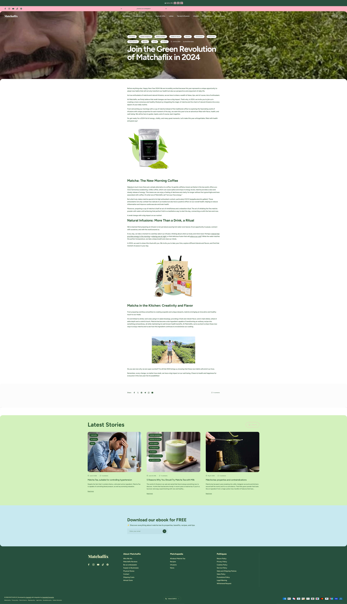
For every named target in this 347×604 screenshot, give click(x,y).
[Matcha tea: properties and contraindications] (232, 452)
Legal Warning (222, 580)
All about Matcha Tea (177, 559)
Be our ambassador (130, 565)
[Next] (166, 8)
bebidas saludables (160, 36)
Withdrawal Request (224, 583)
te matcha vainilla (155, 460)
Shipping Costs (128, 577)
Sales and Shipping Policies (226, 571)
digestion (145, 41)
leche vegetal (154, 443)
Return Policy (221, 559)
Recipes (173, 562)
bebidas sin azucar (175, 36)
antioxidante (132, 36)
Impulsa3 (28, 597)
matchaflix (94, 435)
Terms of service (23, 600)
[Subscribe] (164, 531)
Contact (126, 574)
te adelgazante (154, 447)
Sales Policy (221, 574)
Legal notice (39, 600)
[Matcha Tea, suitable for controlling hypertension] (114, 452)
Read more (91, 491)
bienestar (187, 36)
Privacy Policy (222, 562)
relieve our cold (195, 236)
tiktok (92, 443)
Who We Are (127, 559)
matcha (155, 41)
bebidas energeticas (146, 36)
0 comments (216, 392)
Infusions (173, 565)
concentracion (199, 36)
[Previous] (121, 8)
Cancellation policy (47, 600)
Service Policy (222, 568)
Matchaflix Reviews (130, 562)
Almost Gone (128, 580)
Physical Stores (128, 571)
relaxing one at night (159, 236)
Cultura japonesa (133, 41)
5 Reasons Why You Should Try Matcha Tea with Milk (170, 479)
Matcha (130, 187)
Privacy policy (15, 600)
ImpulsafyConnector (48, 597)
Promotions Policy (223, 577)
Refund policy (7, 600)
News (172, 568)
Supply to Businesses (131, 568)
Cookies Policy (222, 565)
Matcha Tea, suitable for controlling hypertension (110, 479)
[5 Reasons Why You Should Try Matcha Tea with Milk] (173, 452)
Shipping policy (31, 600)
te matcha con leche (155, 456)
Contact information (57, 600)
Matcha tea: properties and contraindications (226, 479)
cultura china (211, 36)
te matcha (164, 41)
